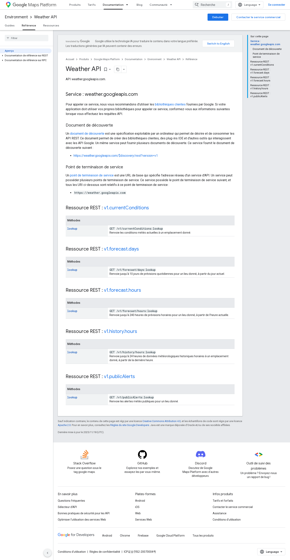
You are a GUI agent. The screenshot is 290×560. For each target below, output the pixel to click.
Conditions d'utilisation (227, 519)
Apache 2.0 (64, 425)
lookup (72, 228)
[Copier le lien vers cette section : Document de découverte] (117, 125)
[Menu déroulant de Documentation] (128, 4)
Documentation (113, 5)
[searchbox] (26, 38)
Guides (10, 25)
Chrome (125, 535)
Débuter (218, 17)
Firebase (143, 535)
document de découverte (87, 133)
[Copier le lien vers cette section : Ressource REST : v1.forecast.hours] (145, 290)
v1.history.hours (120, 331)
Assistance (219, 513)
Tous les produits (203, 535)
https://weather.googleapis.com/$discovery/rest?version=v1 (116, 155)
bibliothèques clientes (170, 104)
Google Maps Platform (107, 59)
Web (138, 513)
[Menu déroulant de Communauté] (172, 4)
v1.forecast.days (121, 249)
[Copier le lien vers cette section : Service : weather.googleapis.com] (142, 94)
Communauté (158, 5)
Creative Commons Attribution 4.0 (161, 421)
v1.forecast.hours (122, 290)
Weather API (45, 17)
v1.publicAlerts (119, 376)
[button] (25, 55)
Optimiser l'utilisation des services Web (82, 519)
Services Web (143, 519)
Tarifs (92, 5)
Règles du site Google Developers (129, 425)
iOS (137, 507)
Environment (16, 17)
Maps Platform (42, 4)
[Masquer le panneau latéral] (47, 553)
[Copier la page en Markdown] (117, 69)
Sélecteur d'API (67, 507)
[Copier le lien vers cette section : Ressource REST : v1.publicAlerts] (139, 377)
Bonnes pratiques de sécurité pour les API (83, 513)
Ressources (51, 25)
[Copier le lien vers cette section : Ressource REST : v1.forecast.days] (143, 249)
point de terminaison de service (92, 175)
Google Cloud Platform (170, 535)
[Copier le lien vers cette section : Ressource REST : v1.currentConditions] (153, 208)
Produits (75, 5)
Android (140, 500)
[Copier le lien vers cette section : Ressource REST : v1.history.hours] (141, 331)
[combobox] (212, 4)
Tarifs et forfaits (223, 500)
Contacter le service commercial (258, 17)
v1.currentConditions (126, 208)
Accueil (70, 59)
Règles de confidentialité (105, 551)
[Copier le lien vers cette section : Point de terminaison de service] (127, 167)
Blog (139, 5)
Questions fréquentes (71, 500)
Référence (29, 25)
